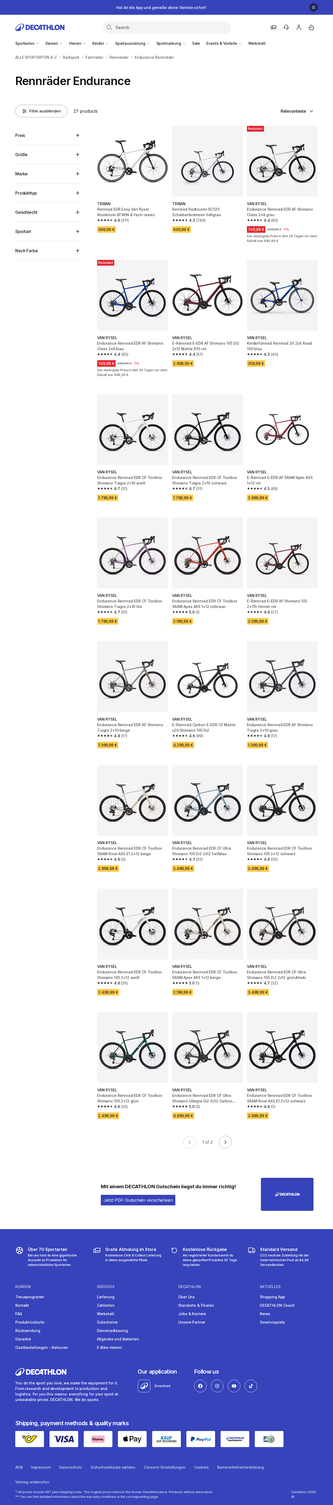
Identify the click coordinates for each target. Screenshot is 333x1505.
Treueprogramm (29, 1297)
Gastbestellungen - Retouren (41, 1347)
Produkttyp (26, 193)
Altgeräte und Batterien (118, 1339)
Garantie (23, 1339)
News (265, 1313)
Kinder (98, 43)
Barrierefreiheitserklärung (240, 1467)
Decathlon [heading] (189, 1287)
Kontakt (22, 1305)
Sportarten (25, 43)
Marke (21, 173)
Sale (196, 43)
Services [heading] (106, 1287)
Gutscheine (107, 1322)
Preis (20, 135)
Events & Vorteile (222, 43)
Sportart (23, 231)
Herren (75, 43)
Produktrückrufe (29, 1322)
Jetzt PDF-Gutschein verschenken (138, 1200)
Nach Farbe (26, 250)
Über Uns (186, 1297)
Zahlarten (106, 1305)
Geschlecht (26, 212)
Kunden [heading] (23, 1287)
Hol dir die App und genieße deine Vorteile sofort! (161, 7)
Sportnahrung (169, 43)
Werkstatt (257, 43)
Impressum (41, 1467)
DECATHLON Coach (277, 1305)
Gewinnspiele (272, 1322)
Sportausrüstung (130, 43)
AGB (19, 1467)
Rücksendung (27, 1330)
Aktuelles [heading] (270, 1287)
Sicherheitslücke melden (113, 1467)
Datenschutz (70, 1467)
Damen (52, 43)
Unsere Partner (191, 1322)
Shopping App (272, 1297)
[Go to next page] (225, 1142)
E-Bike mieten (109, 1347)
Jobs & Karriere (192, 1313)
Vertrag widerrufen (32, 1482)
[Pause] (313, 7)
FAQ (18, 1313)
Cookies (201, 1467)
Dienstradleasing (112, 1330)
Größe (21, 154)
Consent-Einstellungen (165, 1467)
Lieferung (106, 1297)
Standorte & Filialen (196, 1305)
